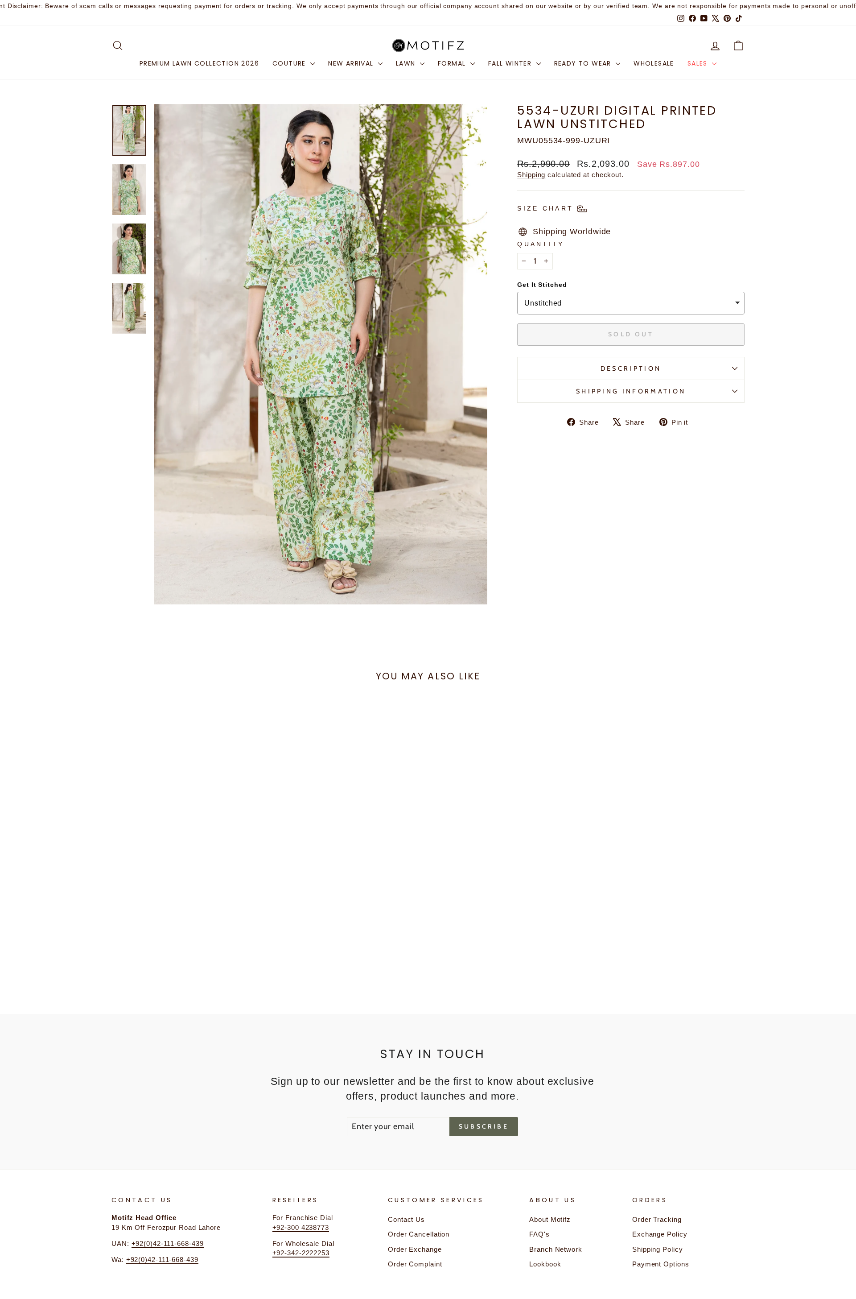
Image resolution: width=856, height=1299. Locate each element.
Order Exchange (415, 1249)
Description (631, 368)
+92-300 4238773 (300, 1227)
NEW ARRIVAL (352, 63)
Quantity (540, 244)
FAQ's (539, 1234)
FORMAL (453, 63)
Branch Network (555, 1249)
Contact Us (406, 1219)
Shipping (531, 174)
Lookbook (545, 1264)
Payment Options (660, 1264)
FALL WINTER (511, 63)
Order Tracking (657, 1219)
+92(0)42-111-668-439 (168, 1243)
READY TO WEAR (584, 63)
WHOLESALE (654, 63)
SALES (698, 63)
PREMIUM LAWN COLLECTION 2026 (199, 63)
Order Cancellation (418, 1234)
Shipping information (631, 391)
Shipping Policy (657, 1249)
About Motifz (550, 1219)
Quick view (186, 919)
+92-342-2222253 (301, 1253)
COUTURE (290, 63)
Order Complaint (415, 1264)
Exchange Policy (659, 1234)
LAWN (407, 63)
